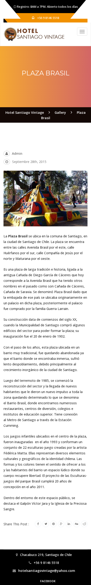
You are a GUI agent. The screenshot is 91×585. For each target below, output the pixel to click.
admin (17, 153)
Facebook (48, 581)
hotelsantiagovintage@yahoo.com (46, 570)
